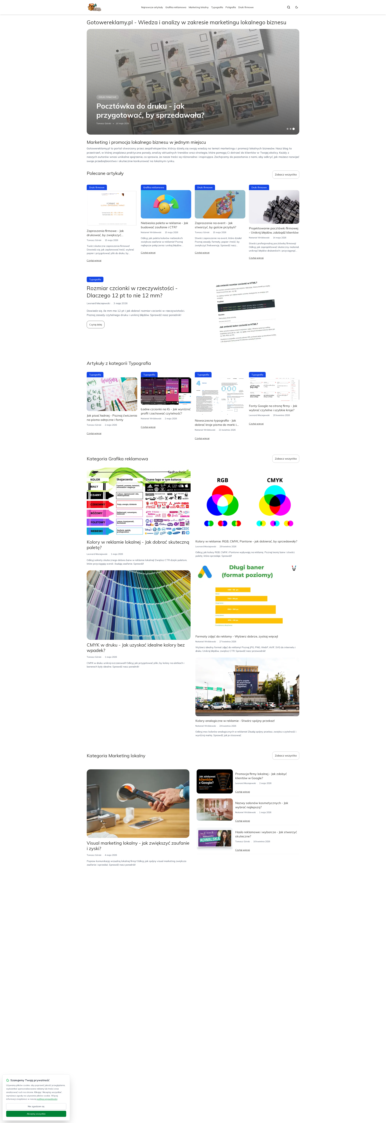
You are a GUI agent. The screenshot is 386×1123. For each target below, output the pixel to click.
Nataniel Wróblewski (151, 232)
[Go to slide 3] (294, 129)
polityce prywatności (47, 1099)
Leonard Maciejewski (259, 415)
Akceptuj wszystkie (36, 1113)
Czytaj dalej (95, 324)
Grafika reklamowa (175, 7)
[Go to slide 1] (287, 129)
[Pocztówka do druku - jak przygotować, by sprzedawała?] (193, 82)
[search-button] (288, 7)
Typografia (217, 7)
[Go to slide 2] (290, 129)
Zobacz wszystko (286, 174)
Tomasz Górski (103, 123)
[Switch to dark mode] (296, 7)
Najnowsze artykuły (152, 7)
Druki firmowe (246, 7)
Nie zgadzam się (36, 1106)
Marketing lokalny (199, 7)
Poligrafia (230, 7)
